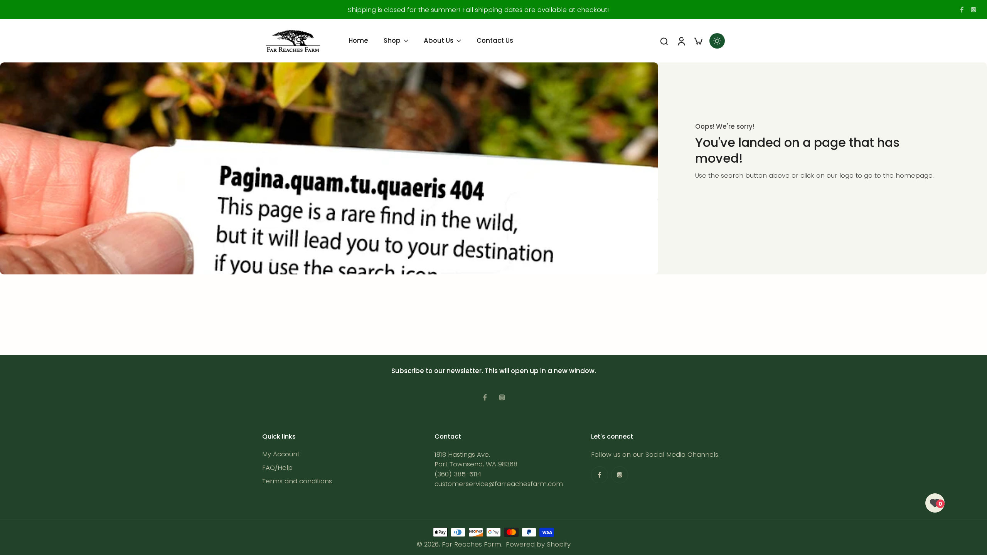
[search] (663, 41)
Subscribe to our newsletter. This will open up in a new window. (493, 370)
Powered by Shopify (538, 544)
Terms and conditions (297, 481)
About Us (438, 40)
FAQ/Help (277, 467)
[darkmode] (717, 41)
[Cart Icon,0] (697, 41)
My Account (281, 454)
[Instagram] (973, 9)
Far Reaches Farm (471, 544)
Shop (392, 40)
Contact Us (495, 40)
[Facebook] (962, 9)
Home (358, 40)
